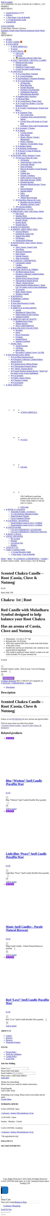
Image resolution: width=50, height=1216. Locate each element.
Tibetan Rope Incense (28, 198)
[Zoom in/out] (2, 1212)
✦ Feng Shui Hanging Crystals (22, 303)
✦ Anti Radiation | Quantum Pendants (30, 78)
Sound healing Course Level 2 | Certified (26, 525)
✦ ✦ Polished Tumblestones (26, 148)
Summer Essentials (23, 341)
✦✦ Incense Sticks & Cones (26, 158)
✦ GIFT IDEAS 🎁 (18, 51)
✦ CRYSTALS (17, 71)
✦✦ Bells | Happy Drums (20, 378)
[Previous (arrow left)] (2, 1214)
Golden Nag (25, 173)
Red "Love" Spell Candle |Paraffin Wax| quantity (24, 1020)
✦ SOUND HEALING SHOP (18, 355)
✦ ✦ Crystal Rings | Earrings (27, 74)
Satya (22, 193)
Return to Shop (21, 1202)
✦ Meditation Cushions (20, 299)
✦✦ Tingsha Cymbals (19, 380)
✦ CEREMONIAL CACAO (22, 209)
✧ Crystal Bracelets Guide (16, 20)
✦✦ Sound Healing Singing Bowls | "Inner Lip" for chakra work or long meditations (29, 372)
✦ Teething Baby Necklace (26, 96)
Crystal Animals (26, 133)
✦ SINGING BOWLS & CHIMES (24, 270)
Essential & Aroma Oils (25, 234)
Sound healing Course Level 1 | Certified (26, 523)
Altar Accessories (22, 258)
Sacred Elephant (26, 189)
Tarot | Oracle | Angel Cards (26, 247)
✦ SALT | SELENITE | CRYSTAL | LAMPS (28, 60)
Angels (18, 310)
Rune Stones (20, 254)
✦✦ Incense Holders (24, 207)
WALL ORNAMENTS (25, 326)
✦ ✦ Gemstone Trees (24, 113)
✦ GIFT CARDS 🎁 (14, 42)
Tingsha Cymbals (22, 294)
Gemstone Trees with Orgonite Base (34, 126)
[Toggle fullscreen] (4, 1212)
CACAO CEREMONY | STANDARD (26, 530)
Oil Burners (20, 238)
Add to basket (8, 678)
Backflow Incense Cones (30, 204)
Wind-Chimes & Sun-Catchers (27, 315)
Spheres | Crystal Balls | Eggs (31, 144)
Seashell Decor (21, 339)
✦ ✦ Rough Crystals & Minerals (28, 151)
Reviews (9, 1040)
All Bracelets (25, 83)
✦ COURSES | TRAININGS (17, 521)
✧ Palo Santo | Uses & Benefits (18, 17)
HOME (9, 39)
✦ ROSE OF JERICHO (20, 227)
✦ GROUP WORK (13, 527)
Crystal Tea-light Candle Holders (28, 69)
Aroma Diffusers (22, 232)
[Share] (7, 1212)
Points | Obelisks (26, 142)
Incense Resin (21, 222)
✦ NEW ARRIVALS (19, 46)
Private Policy (11, 1052)
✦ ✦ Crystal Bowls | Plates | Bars (28, 101)
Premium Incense (27, 182)
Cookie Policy (11, 1056)
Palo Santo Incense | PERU (30, 180)
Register (14, 541)
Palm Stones (25, 135)
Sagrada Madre (26, 191)
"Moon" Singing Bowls (25, 283)
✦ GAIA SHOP (12, 44)
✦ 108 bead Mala (22, 99)
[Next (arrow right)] (4, 1214)
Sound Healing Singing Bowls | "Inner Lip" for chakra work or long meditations (31, 286)
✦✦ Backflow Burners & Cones (28, 200)
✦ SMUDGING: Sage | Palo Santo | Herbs (27, 211)
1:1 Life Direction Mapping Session (24, 514)
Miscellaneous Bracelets (29, 94)
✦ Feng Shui (16, 306)
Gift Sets (19, 56)
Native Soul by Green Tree (30, 178)
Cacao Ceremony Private (20, 518)
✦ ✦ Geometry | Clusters (25, 128)
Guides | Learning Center (15, 550)
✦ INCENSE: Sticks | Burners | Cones (25, 155)
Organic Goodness (27, 175)
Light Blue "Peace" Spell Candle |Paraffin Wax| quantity (27, 873)
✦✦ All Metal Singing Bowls (22, 357)
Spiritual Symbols (22, 317)
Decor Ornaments (22, 335)
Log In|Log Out (17, 543)
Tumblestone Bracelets (29, 92)
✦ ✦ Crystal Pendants (24, 76)
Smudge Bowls (21, 225)
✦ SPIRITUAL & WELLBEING (24, 308)
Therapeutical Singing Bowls (27, 281)
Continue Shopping (8, 681)
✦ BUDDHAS (16, 296)
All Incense (24, 160)
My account (15, 539)
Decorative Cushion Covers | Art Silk (30, 352)
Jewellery (19, 330)
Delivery (9, 15)
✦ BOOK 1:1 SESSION (15, 509)
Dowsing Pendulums (24, 252)
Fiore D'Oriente (26, 167)
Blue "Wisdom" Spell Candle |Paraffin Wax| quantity (26, 800)
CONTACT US (12, 547)
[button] (7, 9)
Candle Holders (22, 267)
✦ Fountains (15, 301)
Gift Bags (19, 348)
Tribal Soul (24, 195)
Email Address (6, 1073)
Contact (9, 1036)
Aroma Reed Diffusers (24, 240)
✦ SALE (14, 49)
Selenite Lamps (21, 65)
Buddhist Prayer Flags (24, 321)
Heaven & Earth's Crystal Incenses (33, 169)
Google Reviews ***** (15, 13)
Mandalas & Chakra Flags (26, 312)
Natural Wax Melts (23, 236)
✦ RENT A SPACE (13, 534)
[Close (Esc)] (9, 1212)
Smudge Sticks (21, 216)
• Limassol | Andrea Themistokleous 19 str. (17, 1113)
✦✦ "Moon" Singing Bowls (22, 369)
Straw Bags (20, 350)
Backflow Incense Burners (30, 202)
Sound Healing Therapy (20, 516)
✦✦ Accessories (17, 376)
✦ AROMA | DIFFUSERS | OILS (24, 229)
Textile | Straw (16, 344)
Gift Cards (20, 53)
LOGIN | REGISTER (14, 536)
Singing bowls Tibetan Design (27, 278)
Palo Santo (20, 214)
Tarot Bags (20, 249)
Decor (18, 332)
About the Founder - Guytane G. (23, 512)
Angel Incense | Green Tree (30, 162)
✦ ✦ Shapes (20, 130)
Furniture (19, 337)
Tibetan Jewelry (22, 324)
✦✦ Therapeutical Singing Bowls (24, 366)
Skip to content (6, 2)
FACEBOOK (17, 719)
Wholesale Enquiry (13, 1042)
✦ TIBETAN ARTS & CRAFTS (23, 319)
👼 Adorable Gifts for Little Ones (28, 58)
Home (3, 559)
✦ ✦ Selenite (21, 153)
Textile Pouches (22, 346)
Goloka (23, 171)
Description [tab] (10, 687)
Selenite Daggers (22, 256)
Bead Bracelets (26, 85)
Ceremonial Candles (23, 263)
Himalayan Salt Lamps (24, 62)
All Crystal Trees (26, 115)
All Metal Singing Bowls (25, 272)
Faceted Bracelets (27, 87)
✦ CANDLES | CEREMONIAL (23, 261)
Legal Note (10, 1059)
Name (3, 1068)
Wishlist (14, 545)
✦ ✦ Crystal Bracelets (24, 81)
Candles (19, 265)
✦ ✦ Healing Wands (23, 146)
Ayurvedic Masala (27, 164)
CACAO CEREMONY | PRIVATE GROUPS (29, 532)
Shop (10, 559)
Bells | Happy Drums (24, 292)
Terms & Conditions (13, 1054)
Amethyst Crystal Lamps (25, 67)
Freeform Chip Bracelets (29, 90)
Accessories (20, 289)
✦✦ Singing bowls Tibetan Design (24, 364)
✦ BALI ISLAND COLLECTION (24, 328)
